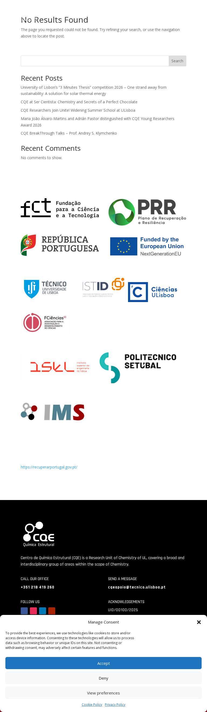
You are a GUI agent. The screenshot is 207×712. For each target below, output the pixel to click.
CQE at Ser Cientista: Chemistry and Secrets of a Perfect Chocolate (79, 101)
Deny (103, 678)
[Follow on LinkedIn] (42, 610)
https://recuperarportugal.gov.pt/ (49, 467)
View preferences (103, 693)
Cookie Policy (92, 704)
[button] (199, 622)
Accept (103, 663)
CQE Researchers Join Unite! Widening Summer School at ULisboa (78, 110)
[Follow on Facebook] (24, 610)
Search (177, 60)
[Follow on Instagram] (33, 610)
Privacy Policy (115, 704)
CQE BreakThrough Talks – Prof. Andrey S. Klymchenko (69, 133)
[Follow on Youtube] (51, 610)
